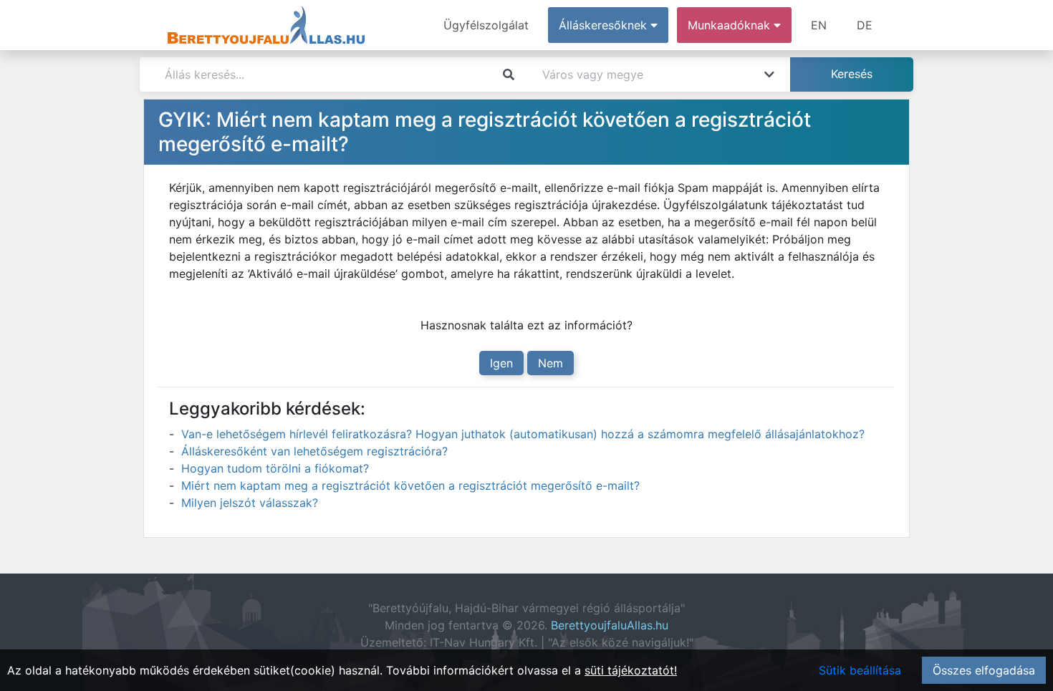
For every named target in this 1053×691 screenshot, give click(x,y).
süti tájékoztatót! (631, 670)
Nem (550, 363)
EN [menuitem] (819, 25)
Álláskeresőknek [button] (604, 25)
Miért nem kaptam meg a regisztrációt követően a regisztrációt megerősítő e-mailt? (410, 485)
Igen (501, 363)
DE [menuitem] (864, 25)
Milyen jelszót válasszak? (249, 503)
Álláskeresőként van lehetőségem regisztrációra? (314, 451)
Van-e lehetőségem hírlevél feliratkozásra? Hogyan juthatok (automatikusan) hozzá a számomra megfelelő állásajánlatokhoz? (523, 434)
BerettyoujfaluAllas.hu (609, 625)
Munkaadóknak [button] (731, 25)
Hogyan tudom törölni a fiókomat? (275, 468)
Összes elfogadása (984, 670)
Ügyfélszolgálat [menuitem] (486, 25)
